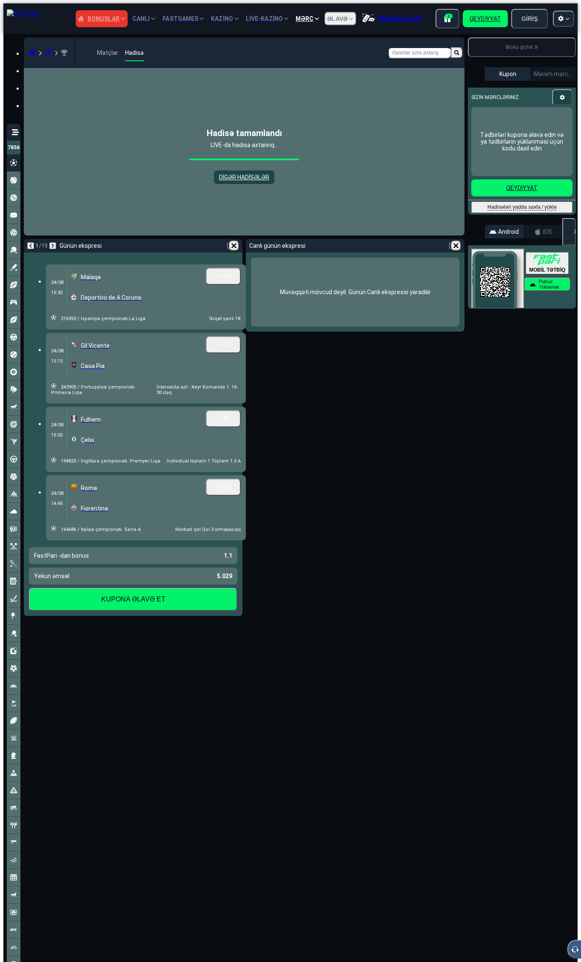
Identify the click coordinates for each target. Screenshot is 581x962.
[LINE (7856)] (32, 52)
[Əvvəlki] (30, 245)
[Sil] (234, 246)
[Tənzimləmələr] (562, 97)
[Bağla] (569, 231)
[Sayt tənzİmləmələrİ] (563, 19)
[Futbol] (48, 52)
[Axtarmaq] (457, 52)
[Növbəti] (52, 245)
